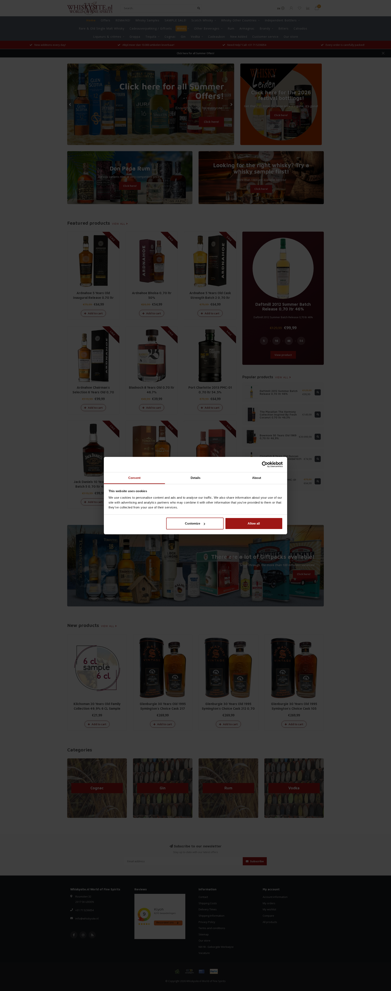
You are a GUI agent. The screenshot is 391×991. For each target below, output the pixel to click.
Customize (192, 523)
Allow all (254, 523)
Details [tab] (196, 478)
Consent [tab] (134, 478)
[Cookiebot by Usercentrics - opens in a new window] (265, 464)
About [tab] (256, 478)
